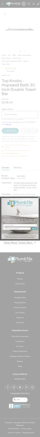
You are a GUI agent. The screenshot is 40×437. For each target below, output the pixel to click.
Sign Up (34, 228)
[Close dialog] (38, 197)
